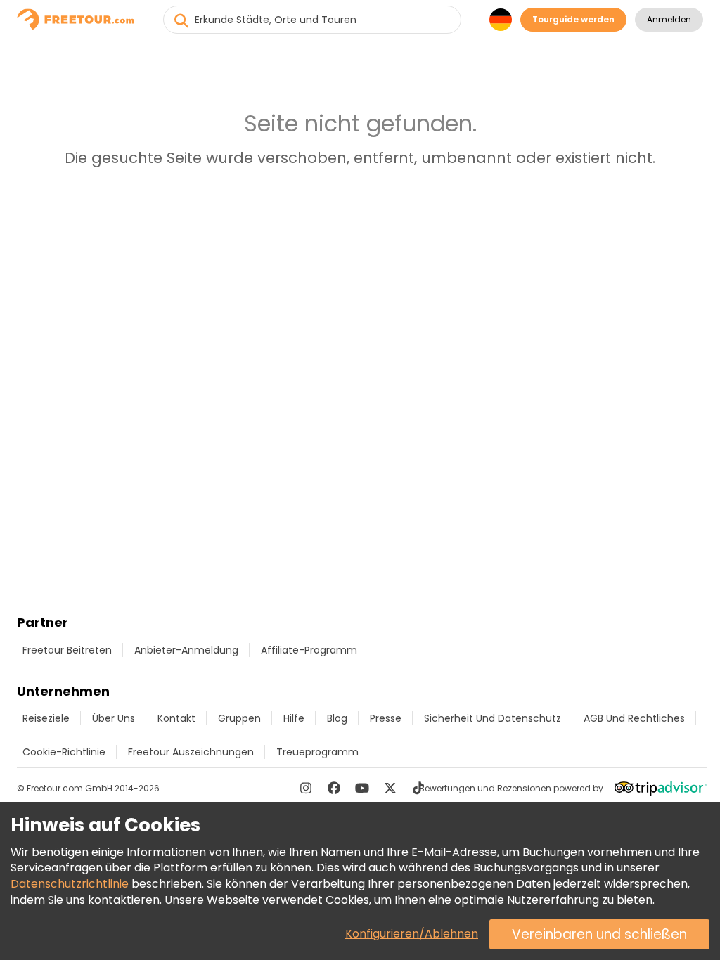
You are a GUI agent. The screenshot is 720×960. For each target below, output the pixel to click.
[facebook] (334, 787)
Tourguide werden (573, 19)
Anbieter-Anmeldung (186, 650)
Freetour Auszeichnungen (191, 752)
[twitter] (390, 787)
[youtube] (362, 787)
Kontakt (176, 718)
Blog (337, 718)
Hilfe (293, 718)
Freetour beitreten (67, 650)
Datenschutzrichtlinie (70, 884)
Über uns (113, 718)
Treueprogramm (317, 752)
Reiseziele (46, 718)
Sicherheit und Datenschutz (492, 718)
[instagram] (305, 787)
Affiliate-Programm (309, 650)
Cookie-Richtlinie (63, 752)
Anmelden (669, 19)
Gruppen (239, 718)
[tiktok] (418, 787)
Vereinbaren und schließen (599, 934)
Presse (385, 718)
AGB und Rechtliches (634, 718)
